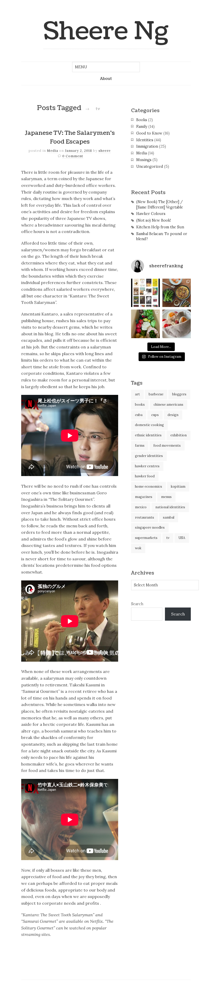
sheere (105, 150)
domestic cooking (149, 425)
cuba (138, 415)
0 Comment (72, 156)
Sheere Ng (106, 31)
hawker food (145, 476)
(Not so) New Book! (153, 220)
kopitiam (178, 486)
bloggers (179, 394)
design (173, 415)
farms (140, 445)
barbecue (156, 394)
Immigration (147, 146)
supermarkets (146, 538)
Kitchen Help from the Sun (160, 227)
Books (141, 120)
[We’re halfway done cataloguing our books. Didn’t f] (145, 293)
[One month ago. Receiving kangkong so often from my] (176, 293)
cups (155, 415)
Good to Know (149, 133)
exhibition (178, 435)
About (106, 78)
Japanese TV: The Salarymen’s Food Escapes (70, 137)
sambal (168, 517)
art (137, 394)
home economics (148, 486)
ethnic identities (148, 435)
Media (52, 150)
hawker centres (147, 466)
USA (181, 538)
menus (166, 497)
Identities (144, 140)
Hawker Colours (150, 213)
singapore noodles (150, 527)
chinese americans (168, 404)
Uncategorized (149, 166)
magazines (143, 497)
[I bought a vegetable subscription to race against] (145, 324)
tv (168, 538)
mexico (141, 507)
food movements (167, 445)
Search (137, 604)
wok (138, 548)
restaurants (144, 517)
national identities (170, 507)
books (140, 404)
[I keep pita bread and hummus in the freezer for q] (176, 324)
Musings (144, 159)
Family (141, 126)
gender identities (149, 456)
